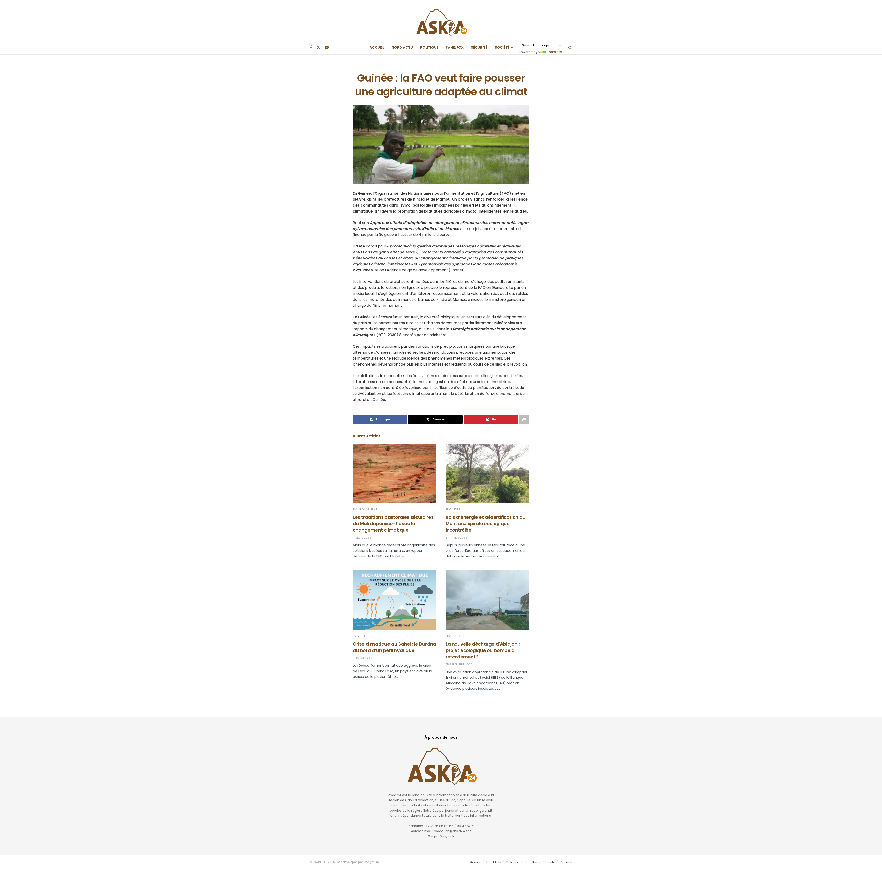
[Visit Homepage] (441, 20)
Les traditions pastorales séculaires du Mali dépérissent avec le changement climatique (393, 523)
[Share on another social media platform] (524, 419)
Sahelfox (455, 47)
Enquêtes (453, 509)
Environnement (365, 509)
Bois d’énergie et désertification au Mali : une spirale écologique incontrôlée (486, 523)
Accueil (377, 47)
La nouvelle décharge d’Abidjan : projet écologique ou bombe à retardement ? (483, 650)
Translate (554, 52)
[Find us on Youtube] (327, 47)
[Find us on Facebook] (311, 47)
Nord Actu (402, 47)
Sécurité (479, 47)
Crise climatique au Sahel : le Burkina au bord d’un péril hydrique (394, 647)
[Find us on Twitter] (318, 47)
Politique (429, 47)
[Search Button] (570, 47)
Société (502, 47)
